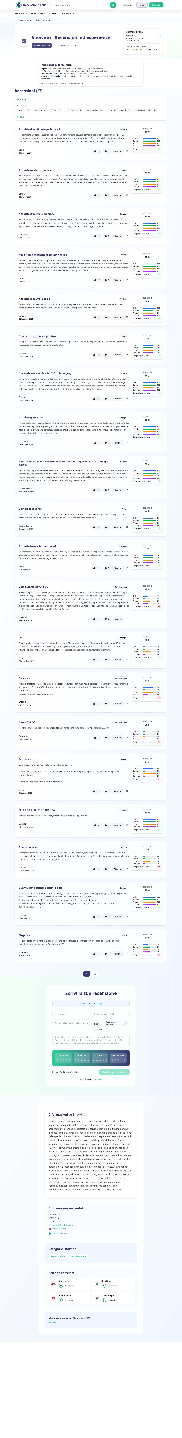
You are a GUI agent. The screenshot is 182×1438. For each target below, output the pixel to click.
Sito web (53, 1322)
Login (100, 1003)
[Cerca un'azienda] (113, 5)
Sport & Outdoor (78, 1256)
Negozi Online (33, 20)
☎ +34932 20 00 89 (57, 1228)
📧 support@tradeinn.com (61, 1225)
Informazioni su (67, 13)
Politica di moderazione (49, 83)
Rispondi (118, 151)
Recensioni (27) (38, 13)
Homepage (19, 20)
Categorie (127, 5)
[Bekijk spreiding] (158, 36)
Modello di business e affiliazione (71, 83)
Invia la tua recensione (114, 1072)
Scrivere (52, 13)
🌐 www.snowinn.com (59, 1233)
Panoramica (21, 13)
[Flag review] (127, 151)
